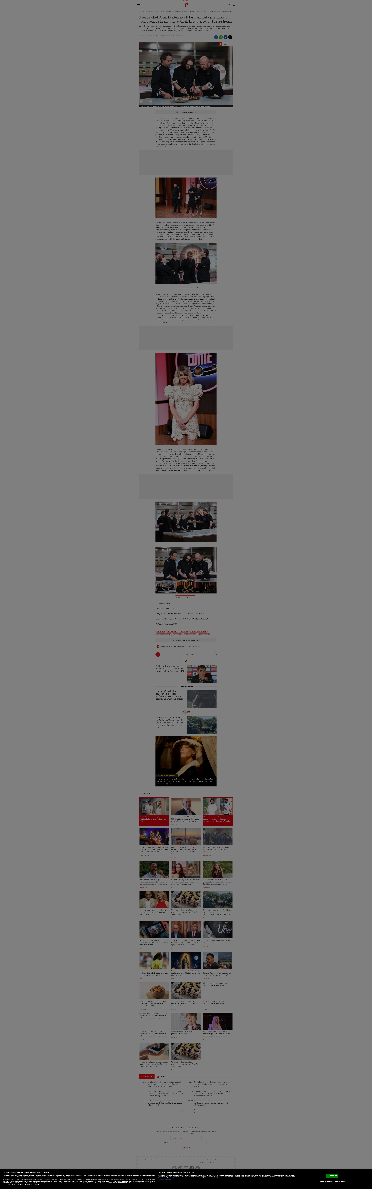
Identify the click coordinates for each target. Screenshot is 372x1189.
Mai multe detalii (68, 1176)
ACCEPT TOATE (332, 1176)
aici (147, 1181)
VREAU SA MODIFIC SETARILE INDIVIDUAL (332, 1181)
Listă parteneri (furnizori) (165, 1179)
